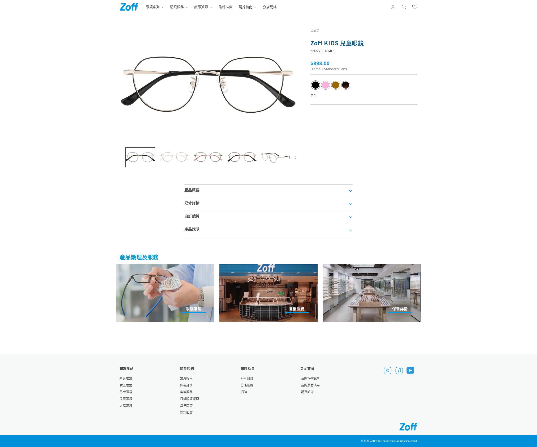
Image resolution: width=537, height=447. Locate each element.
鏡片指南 (246, 7)
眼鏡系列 (153, 7)
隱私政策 (186, 412)
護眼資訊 (201, 7)
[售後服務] (268, 293)
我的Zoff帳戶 (310, 378)
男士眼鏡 (126, 392)
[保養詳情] (372, 293)
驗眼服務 (177, 7)
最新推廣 (225, 7)
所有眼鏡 (126, 378)
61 (345, 85)
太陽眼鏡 (126, 406)
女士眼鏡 (126, 385)
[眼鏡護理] (165, 293)
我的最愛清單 (310, 385)
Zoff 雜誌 (247, 378)
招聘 (244, 392)
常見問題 (186, 406)
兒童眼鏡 (126, 399)
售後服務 (186, 392)
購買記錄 (307, 392)
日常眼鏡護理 (189, 399)
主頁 (313, 30)
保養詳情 (186, 385)
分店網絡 (270, 7)
